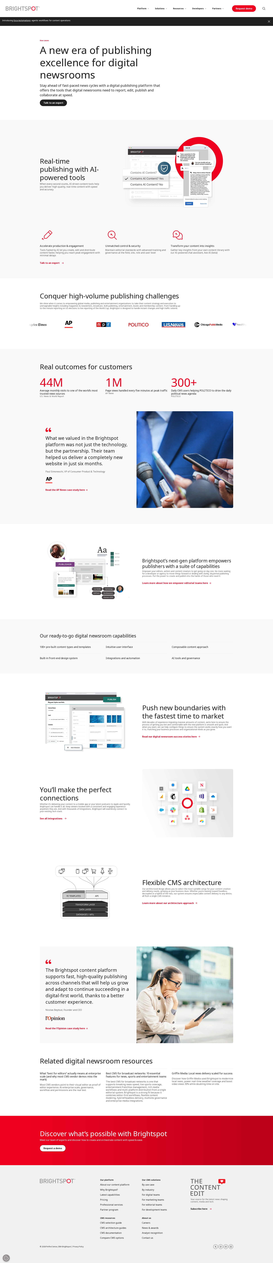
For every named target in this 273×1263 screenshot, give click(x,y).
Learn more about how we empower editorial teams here (175, 583)
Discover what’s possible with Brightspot (103, 1133)
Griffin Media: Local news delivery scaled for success (202, 1073)
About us (146, 1218)
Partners (216, 8)
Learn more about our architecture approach (168, 903)
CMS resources (107, 1218)
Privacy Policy (78, 1246)
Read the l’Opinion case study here (65, 1028)
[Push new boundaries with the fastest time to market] (85, 721)
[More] (148, 8)
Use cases (44, 40)
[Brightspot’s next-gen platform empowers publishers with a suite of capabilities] (85, 572)
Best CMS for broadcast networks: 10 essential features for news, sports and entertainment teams (136, 1075)
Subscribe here (199, 1208)
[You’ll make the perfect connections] (187, 803)
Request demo (244, 8)
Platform (141, 8)
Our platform (107, 1180)
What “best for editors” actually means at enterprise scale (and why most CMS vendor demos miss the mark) (70, 1076)
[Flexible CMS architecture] (85, 892)
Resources (178, 8)
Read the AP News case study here (65, 490)
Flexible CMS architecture (181, 882)
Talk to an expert (53, 102)
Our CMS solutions (151, 1180)
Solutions (160, 8)
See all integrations (51, 818)
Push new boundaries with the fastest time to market (184, 712)
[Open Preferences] (6, 1258)
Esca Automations (22, 20)
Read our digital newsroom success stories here (169, 736)
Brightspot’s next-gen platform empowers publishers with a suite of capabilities (186, 563)
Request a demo (53, 1148)
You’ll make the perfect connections (75, 793)
